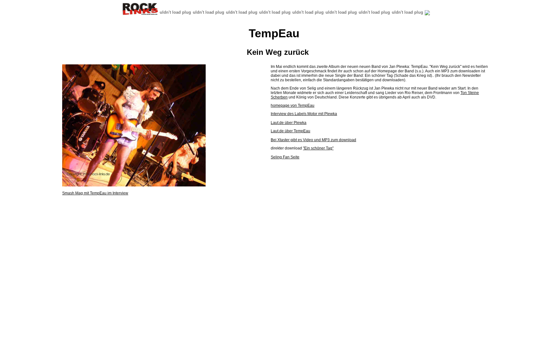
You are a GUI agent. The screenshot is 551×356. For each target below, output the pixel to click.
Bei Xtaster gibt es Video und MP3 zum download (313, 140)
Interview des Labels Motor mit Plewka (304, 114)
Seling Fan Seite (285, 157)
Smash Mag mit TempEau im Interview (95, 193)
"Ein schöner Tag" (318, 148)
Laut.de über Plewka (288, 122)
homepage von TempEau (292, 105)
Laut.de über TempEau (290, 131)
